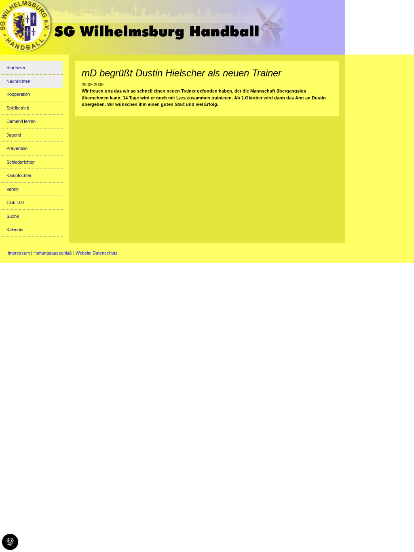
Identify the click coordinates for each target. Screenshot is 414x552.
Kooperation (18, 94)
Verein (12, 189)
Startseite (15, 67)
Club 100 (15, 202)
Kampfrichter (19, 175)
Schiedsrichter (20, 162)
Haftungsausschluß (53, 253)
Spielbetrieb (17, 107)
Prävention (16, 148)
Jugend (13, 135)
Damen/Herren (21, 121)
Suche (12, 216)
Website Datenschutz (97, 253)
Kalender (15, 229)
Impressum (19, 253)
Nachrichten (18, 81)
